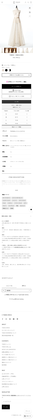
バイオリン (10, 203)
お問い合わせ (5, 386)
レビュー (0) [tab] (9, 285)
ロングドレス (11, 205)
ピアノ (25, 203)
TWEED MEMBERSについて (9, 333)
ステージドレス (22, 200)
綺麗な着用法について (7, 352)
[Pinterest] (10, 319)
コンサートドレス (6, 200)
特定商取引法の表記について (21, 247)
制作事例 (4, 365)
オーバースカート (6, 197)
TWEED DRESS (6, 327)
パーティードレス (18, 203)
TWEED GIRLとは (6, 347)
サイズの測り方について (8, 354)
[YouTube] (13, 319)
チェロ (4, 203)
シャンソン (14, 200)
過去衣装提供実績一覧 (7, 335)
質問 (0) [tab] (24, 285)
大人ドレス (22, 205)
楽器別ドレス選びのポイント (9, 357)
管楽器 (11, 208)
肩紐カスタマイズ (6, 362)
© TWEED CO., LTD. (16, 415)
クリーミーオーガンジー (17, 197)
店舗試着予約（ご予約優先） (9, 376)
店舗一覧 (28, 416)
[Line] (17, 319)
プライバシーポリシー (7, 381)
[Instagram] (6, 319)
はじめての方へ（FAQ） (8, 373)
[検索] (28, 2)
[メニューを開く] (2, 2)
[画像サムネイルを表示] (29, 8)
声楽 (17, 205)
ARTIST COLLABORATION (9, 349)
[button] (2, 65)
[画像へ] (2, 50)
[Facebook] (2, 319)
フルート (4, 205)
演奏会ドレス (5, 208)
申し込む (5, 407)
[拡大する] (29, 12)
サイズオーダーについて (8, 330)
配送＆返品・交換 (6, 216)
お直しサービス (6, 379)
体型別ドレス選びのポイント (9, 360)
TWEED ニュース (6, 344)
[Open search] (3, 290)
